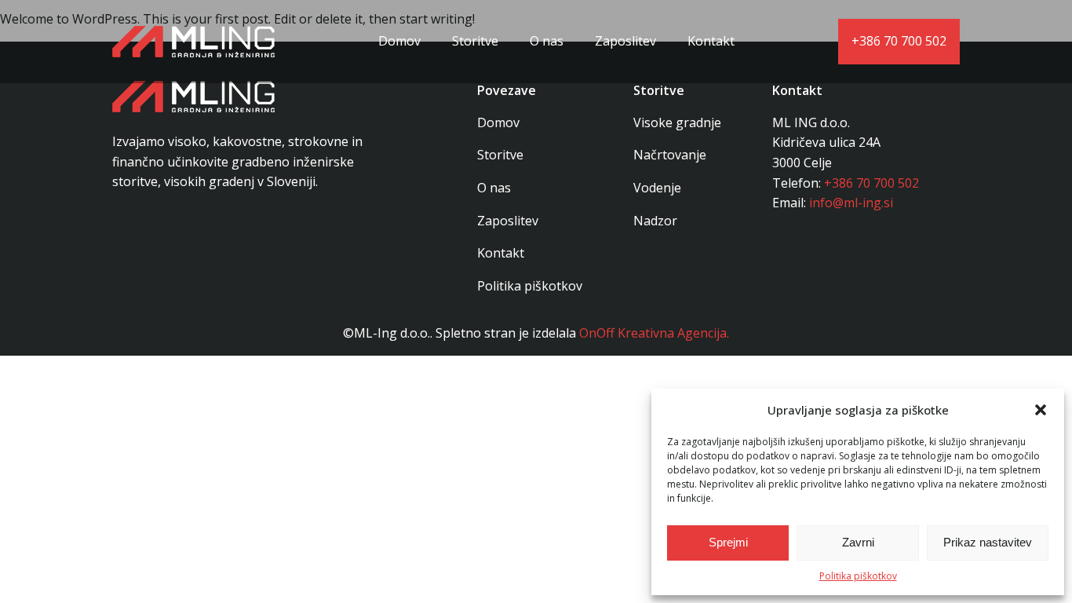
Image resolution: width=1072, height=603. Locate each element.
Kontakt (711, 40)
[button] (1040, 410)
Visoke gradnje (677, 122)
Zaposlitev (625, 40)
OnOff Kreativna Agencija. (654, 333)
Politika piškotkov (858, 576)
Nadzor (655, 220)
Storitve (475, 40)
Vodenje (657, 187)
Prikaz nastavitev (987, 542)
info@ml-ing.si (851, 202)
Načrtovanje (669, 154)
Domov (399, 40)
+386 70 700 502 (898, 40)
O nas (546, 40)
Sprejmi (728, 542)
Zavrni (858, 542)
